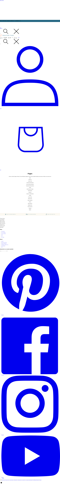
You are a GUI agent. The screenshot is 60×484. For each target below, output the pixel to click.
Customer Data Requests (30, 182)
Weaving (30, 208)
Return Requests (30, 200)
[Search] (30, 31)
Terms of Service (30, 206)
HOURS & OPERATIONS (4, 243)
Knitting (30, 195)
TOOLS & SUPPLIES (3, 233)
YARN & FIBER (3, 231)
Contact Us (1, 28)
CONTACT (2, 241)
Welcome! (30, 192)
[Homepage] (7, 36)
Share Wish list (30, 203)
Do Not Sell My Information (30, 184)
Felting (30, 187)
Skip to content (2, 0)
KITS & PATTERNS (3, 232)
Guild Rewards (30, 190)
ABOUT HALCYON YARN (4, 242)
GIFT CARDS (2, 237)
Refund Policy (30, 198)
